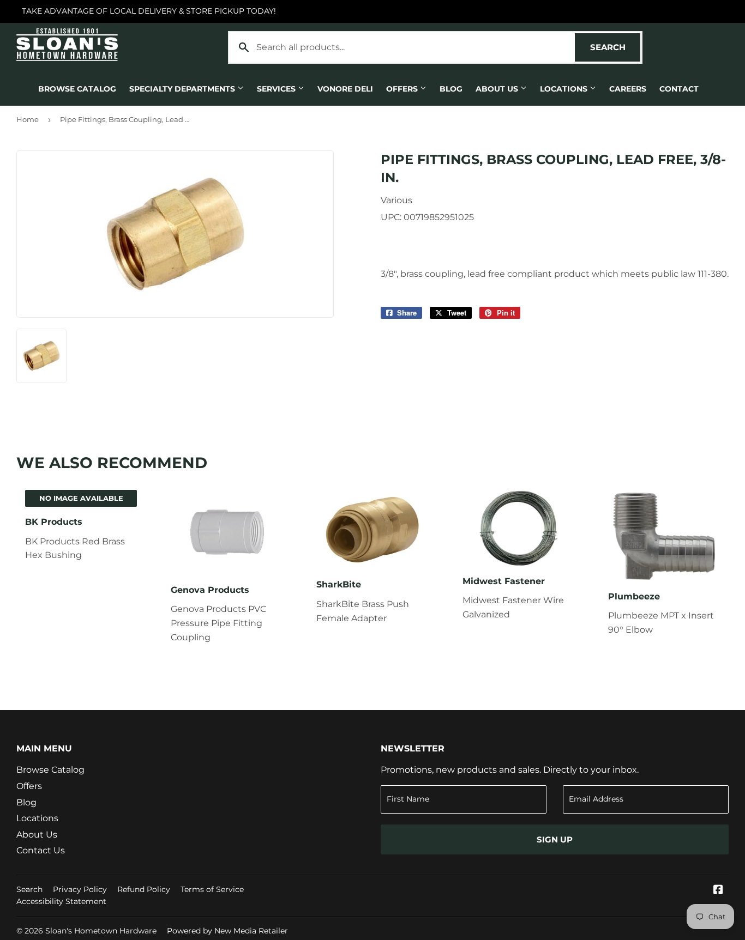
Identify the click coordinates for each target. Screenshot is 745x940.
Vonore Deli (345, 88)
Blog (451, 88)
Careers (627, 88)
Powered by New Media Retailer (227, 930)
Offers (403, 88)
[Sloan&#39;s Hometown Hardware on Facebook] (718, 891)
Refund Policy (143, 889)
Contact (679, 88)
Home (27, 119)
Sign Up (555, 839)
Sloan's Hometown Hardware (101, 930)
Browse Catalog (77, 88)
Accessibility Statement (61, 901)
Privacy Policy (80, 889)
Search (615, 47)
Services (277, 88)
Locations (565, 88)
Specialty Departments (183, 88)
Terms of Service (212, 889)
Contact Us (40, 850)
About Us (498, 88)
